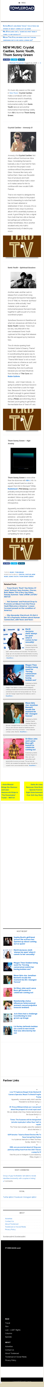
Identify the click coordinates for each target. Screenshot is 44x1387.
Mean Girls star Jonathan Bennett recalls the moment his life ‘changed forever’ (31, 709)
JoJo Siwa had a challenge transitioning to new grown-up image (25, 1016)
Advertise (8, 1219)
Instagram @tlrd (30, 1197)
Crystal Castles (25, 574)
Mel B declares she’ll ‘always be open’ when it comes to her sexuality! (31, 635)
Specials (8, 1337)
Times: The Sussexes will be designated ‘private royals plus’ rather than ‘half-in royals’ (25, 1122)
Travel (7, 1323)
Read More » (10, 658)
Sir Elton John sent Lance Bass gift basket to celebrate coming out (31, 744)
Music (12, 572)
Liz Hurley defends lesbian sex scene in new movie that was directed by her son (26, 1029)
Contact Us (9, 1221)
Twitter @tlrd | (8, 1197)
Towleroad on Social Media (15, 1227)
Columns (8, 1333)
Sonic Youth (13, 576)
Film (7, 1326)
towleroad (19, 572)
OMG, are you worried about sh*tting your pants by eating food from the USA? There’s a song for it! (24, 1149)
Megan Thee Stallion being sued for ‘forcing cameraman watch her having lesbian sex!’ (31, 672)
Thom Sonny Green (26, 576)
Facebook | (19, 1197)
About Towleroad (11, 1224)
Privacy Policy (10, 1230)
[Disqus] (22, 835)
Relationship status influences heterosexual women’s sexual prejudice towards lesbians (25, 1004)
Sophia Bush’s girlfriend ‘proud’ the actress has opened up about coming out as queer (25, 940)
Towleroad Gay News (22, 8)
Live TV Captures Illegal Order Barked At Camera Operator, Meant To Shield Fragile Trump (24, 1094)
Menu (23, 3)
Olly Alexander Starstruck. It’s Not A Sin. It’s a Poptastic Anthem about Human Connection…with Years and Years (22, 617)
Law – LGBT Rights (13, 1330)
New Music (14, 93)
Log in (29, 1381)
